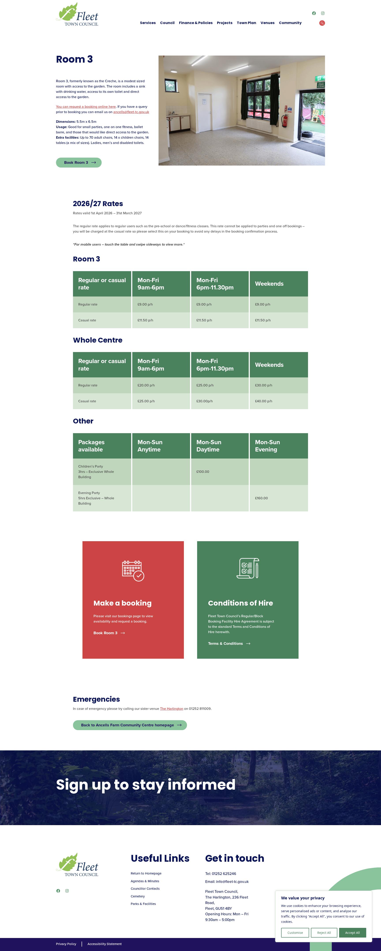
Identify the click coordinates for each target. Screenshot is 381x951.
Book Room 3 (76, 162)
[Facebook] (314, 13)
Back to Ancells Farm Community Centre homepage (127, 725)
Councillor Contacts (145, 888)
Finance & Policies (196, 22)
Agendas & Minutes (145, 881)
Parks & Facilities (143, 903)
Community (290, 22)
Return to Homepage (146, 873)
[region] (323, 916)
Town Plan (246, 22)
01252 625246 (224, 873)
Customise (295, 932)
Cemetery (138, 896)
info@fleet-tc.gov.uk (232, 881)
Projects (224, 22)
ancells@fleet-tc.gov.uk (131, 111)
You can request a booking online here (86, 106)
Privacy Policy (66, 944)
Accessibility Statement (105, 944)
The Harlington (171, 708)
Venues (268, 22)
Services (148, 22)
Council (167, 22)
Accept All (352, 932)
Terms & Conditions (225, 643)
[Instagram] (322, 13)
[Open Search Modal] (322, 23)
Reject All (324, 932)
